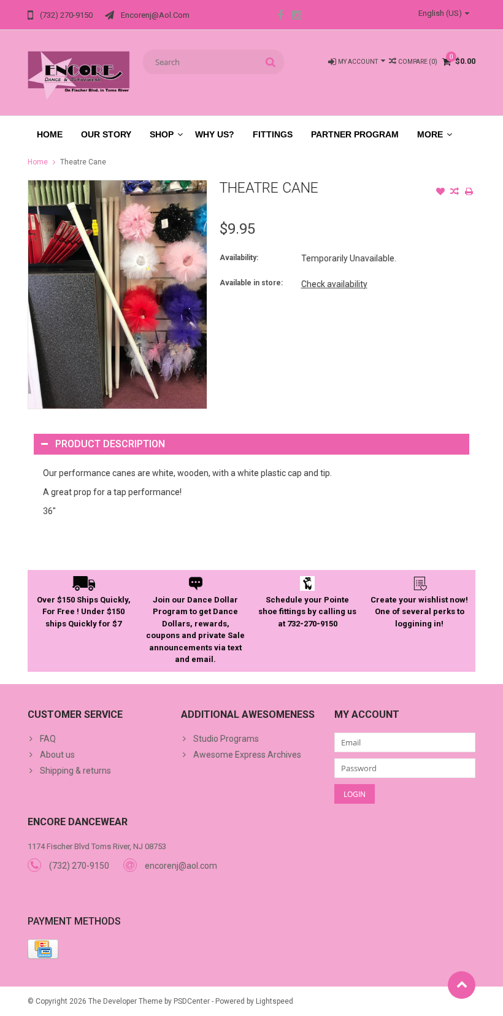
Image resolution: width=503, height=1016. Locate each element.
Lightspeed (274, 1001)
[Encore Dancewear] (79, 75)
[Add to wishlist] (440, 192)
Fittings (273, 134)
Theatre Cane (83, 162)
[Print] (468, 192)
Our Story (106, 134)
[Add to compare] (454, 192)
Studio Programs (226, 739)
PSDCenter (192, 1001)
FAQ (48, 739)
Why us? (214, 134)
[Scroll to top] (461, 985)
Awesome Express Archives (247, 755)
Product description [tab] (110, 444)
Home (50, 134)
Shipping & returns (75, 770)
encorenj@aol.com (181, 866)
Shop (162, 134)
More (430, 134)
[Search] (271, 62)
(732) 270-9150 (79, 866)
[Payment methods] (43, 949)
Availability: (239, 257)
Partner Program (355, 134)
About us (57, 755)
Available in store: (251, 283)
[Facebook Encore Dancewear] (280, 16)
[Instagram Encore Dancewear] (297, 16)
